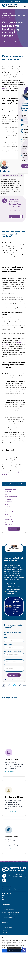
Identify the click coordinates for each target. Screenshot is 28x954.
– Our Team (5, 930)
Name (5, 637)
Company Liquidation (8, 909)
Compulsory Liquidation (9, 917)
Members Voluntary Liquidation (11, 915)
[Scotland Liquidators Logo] (10, 4)
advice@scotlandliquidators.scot (14, 889)
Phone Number (8, 658)
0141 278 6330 (22, 1)
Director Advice (5, 43)
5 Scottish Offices (7, 927)
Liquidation (12, 43)
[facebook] (4, 876)
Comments (7, 665)
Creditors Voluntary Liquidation (11, 912)
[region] (14, 944)
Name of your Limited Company (12, 651)
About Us (5, 933)
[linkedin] (4, 880)
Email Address (8, 644)
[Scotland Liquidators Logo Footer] (14, 867)
